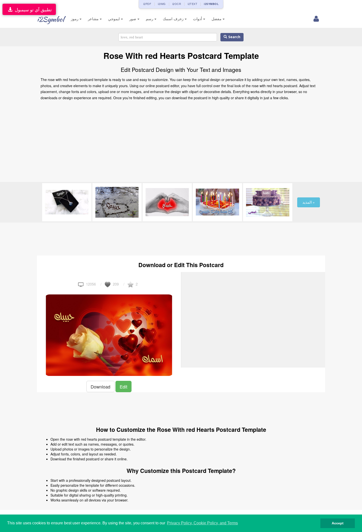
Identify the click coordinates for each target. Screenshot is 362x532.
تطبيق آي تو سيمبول (32, 9)
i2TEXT (192, 4)
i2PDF (147, 4)
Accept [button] (338, 523)
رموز (75, 19)
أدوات (198, 19)
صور (133, 19)
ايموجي (114, 19)
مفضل (217, 19)
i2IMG (162, 4)
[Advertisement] (181, 142)
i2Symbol (50, 19)
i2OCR (176, 4)
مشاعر (94, 19)
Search (233, 37)
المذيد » (308, 202)
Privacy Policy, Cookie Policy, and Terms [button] (202, 523)
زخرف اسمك (174, 19)
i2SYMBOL (211, 4)
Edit (123, 386)
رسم (150, 19)
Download (100, 386)
